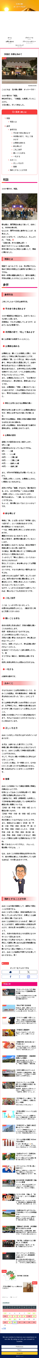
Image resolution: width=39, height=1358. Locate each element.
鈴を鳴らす (17, 146)
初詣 (8, 118)
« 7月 (4, 1328)
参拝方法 (13, 129)
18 (9, 1319)
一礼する (16, 156)
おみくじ (13, 160)
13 (19, 1316)
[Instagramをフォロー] (28, 977)
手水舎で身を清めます (21, 133)
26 (14, 1322)
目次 (17, 112)
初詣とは (13, 122)
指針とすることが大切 (18, 170)
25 (10, 1322)
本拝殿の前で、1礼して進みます (23, 137)
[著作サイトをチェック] (10, 972)
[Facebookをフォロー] (10, 977)
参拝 (8, 126)
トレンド (6, 963)
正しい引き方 (18, 163)
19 (14, 1319)
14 (24, 1316)
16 (33, 1316)
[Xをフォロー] (28, 972)
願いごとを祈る (19, 153)
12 (14, 1316)
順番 (15, 167)
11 (9, 1316)
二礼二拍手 (17, 150)
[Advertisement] (19, 24)
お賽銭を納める (19, 143)
